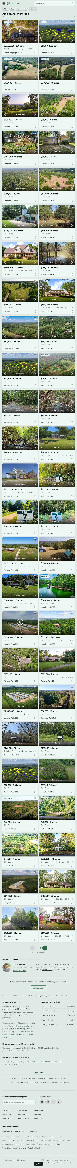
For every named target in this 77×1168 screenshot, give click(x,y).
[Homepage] (14, 3)
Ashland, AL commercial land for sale (51, 1078)
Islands (55, 1140)
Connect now (47, 969)
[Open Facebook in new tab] (42, 1101)
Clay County (42, 996)
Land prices (38, 1111)
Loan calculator (23, 1118)
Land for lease (19, 1131)
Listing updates (38, 988)
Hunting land (46, 1140)
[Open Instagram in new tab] (47, 1101)
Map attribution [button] (22, 1160)
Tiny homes (58, 1144)
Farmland (60, 1137)
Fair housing (64, 1160)
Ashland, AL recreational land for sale (23, 1082)
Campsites (26, 1137)
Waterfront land (34, 1148)
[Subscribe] (33, 1101)
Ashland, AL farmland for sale (23, 1078)
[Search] (72, 3)
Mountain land (7, 1144)
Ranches (18, 1144)
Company (38, 1114)
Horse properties (19, 1140)
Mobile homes (64, 1140)
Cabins (18, 1137)
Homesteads (7, 1140)
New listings (52, 1163)
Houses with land (33, 1140)
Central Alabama (29, 996)
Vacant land (7, 1148)
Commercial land (48, 1137)
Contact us (38, 1118)
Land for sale (7, 996)
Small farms (47, 1144)
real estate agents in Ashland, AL (48, 1061)
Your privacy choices (51, 1160)
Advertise (5, 1111)
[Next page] (44, 948)
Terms (66, 1163)
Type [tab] (36, 1072)
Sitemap (44, 1163)
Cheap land (36, 1137)
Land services (22, 1114)
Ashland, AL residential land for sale (54, 1082)
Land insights (7, 1118)
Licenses (60, 1163)
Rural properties (29, 1144)
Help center (6, 1114)
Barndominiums (8, 1137)
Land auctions (31, 1131)
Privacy (72, 1163)
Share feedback (45, 1097)
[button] (3, 3)
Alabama (17, 996)
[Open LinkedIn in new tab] (59, 1101)
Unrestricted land (19, 1148)
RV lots (39, 1144)
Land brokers (22, 1111)
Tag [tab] (41, 1072)
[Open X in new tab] (53, 1101)
